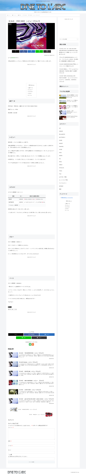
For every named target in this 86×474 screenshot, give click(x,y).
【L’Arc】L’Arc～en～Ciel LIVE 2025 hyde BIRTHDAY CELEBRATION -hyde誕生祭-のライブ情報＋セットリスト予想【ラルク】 (68, 51)
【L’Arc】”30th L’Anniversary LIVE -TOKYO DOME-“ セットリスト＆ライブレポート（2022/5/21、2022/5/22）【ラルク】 (68, 78)
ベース (30, 95)
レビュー (31, 89)
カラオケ (31, 91)
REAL (10, 309)
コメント (11, 427)
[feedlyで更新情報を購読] (30, 344)
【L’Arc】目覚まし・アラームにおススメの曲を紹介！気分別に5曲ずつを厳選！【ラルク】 (68, 71)
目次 (30, 85)
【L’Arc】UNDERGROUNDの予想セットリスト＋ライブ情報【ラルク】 (68, 65)
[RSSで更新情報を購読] (33, 344)
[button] (47, 51)
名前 (9, 441)
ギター (30, 93)
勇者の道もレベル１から (67, 197)
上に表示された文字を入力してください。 (18, 456)
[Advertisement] (31, 73)
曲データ (31, 87)
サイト (9, 450)
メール (10, 445)
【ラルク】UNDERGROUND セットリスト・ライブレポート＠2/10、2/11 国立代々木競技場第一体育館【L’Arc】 (68, 59)
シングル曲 (14, 309)
